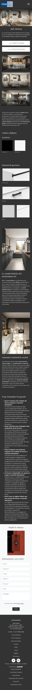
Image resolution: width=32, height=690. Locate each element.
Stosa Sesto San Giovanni (16, 678)
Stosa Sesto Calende (16, 672)
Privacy (7, 663)
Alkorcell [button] (6, 137)
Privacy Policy (20, 603)
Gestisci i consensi (21, 663)
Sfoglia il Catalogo (18, 43)
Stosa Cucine (16, 434)
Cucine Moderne (16, 635)
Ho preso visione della (14, 603)
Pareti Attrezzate (16, 641)
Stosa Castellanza (16, 669)
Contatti (16, 644)
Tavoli (16, 650)
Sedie (16, 647)
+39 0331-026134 (17, 629)
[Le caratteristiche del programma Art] (16, 249)
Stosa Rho (16, 681)
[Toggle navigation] (28, 4)
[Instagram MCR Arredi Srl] (18, 660)
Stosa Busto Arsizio (16, 684)
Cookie (12, 663)
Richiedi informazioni (18, 49)
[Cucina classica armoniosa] (16, 333)
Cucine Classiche (16, 638)
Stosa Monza (16, 675)
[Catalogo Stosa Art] (16, 543)
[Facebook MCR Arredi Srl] (13, 660)
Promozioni (16, 656)
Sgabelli (16, 653)
